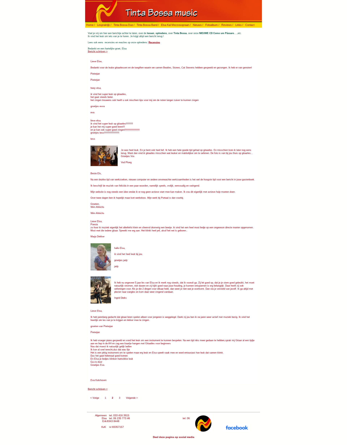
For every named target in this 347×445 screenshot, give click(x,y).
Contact (249, 24)
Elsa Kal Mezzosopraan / (176, 24)
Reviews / (227, 24)
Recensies (154, 42)
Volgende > (132, 398)
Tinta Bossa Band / (148, 24)
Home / (90, 24)
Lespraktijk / (104, 24)
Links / (239, 24)
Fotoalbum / (212, 24)
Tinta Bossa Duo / (123, 24)
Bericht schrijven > (98, 51)
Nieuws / (198, 24)
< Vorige (94, 398)
